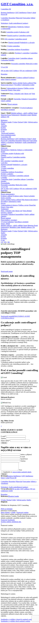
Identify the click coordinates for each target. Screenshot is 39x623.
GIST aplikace (25, 489)
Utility (25, 122)
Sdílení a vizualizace (7, 142)
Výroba (14, 122)
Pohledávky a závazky (27, 42)
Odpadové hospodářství (29, 99)
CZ (2, 242)
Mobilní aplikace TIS (28, 227)
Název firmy (5, 440)
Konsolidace (25, 49)
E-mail (3, 436)
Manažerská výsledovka (16, 27)
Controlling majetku (25, 35)
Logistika (4, 177)
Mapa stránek (5, 512)
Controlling (4, 18)
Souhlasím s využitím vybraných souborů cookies (17, 619)
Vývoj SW (4, 67)
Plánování (19, 18)
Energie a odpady (6, 212)
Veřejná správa (33, 122)
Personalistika (5, 183)
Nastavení (4, 520)
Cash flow (4, 163)
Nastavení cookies (22, 512)
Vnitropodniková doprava (14, 88)
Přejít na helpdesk (6, 509)
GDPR (13, 512)
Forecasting (26, 18)
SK (9, 242)
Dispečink (4, 90)
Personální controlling (18, 64)
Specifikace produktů (8, 109)
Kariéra (3, 128)
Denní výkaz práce (14, 90)
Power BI (4, 14)
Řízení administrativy (8, 194)
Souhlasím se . (17, 472)
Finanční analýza (12, 35)
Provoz (3, 203)
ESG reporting (9, 39)
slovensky (12, 135)
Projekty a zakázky (7, 174)
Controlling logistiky (7, 60)
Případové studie (6, 122)
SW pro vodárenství (26, 70)
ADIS (35, 70)
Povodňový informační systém (24, 85)
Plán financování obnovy (30, 200)
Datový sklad (31, 12)
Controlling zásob (13, 58)
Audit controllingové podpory (18, 23)
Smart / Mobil (5, 224)
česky (3, 135)
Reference (4, 120)
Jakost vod (27, 93)
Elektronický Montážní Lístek (21, 115)
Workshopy (4, 23)
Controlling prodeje (12, 32)
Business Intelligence (8, 12)
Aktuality (4, 126)
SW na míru (5, 70)
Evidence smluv (18, 196)
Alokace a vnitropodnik (24, 150)
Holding (3, 170)
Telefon (3, 438)
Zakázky (4, 216)
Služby (3, 124)
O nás (3, 131)
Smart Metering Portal (30, 225)
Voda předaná (27, 211)
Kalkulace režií (24, 32)
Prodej (3, 152)
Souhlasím (11, 520)
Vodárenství (5, 209)
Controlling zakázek (22, 176)
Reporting (12, 18)
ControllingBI (6, 9)
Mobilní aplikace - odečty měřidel (22, 113)
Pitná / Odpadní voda (17, 93)
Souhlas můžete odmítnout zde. (11, 522)
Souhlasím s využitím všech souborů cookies (15, 621)
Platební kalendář (14, 42)
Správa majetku (6, 198)
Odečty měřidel (6, 101)
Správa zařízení (28, 83)
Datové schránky (10, 79)
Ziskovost (4, 148)
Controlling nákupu (26, 58)
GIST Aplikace (14, 70)
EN (5, 242)
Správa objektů (17, 83)
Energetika (17, 99)
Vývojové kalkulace (26, 108)
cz (13, 133)
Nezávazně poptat (7, 133)
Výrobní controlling (13, 46)
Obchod (20, 122)
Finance (3, 155)
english (7, 135)
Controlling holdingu (14, 49)
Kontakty (4, 129)
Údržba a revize (29, 88)
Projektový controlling (22, 53)
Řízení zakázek (12, 104)
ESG (2, 159)
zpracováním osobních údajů (21, 472)
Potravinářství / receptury (9, 220)
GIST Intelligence (21, 12)
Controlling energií (21, 39)
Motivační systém (31, 64)
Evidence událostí (22, 77)
